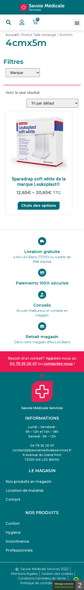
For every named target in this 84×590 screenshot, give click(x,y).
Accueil (12, 35)
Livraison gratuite (42, 251)
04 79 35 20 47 (23, 364)
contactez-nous (58, 364)
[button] (77, 23)
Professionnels (19, 550)
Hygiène (13, 532)
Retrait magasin (42, 336)
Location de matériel (24, 490)
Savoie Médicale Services (42, 408)
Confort (13, 523)
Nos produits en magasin (29, 481)
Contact (13, 499)
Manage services (64, 583)
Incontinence (17, 541)
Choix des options (38, 205)
